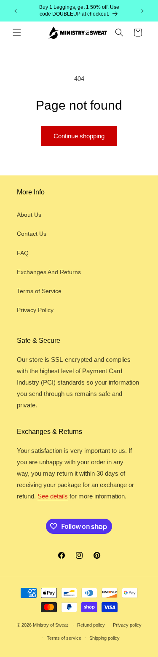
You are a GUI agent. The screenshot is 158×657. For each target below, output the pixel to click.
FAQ (23, 253)
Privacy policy (127, 624)
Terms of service (64, 638)
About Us (29, 214)
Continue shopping (79, 136)
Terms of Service (39, 291)
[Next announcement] (142, 11)
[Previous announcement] (15, 11)
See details (52, 496)
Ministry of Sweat (50, 624)
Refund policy (91, 624)
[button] (17, 32)
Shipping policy (104, 638)
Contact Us (31, 233)
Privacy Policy (35, 310)
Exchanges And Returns (49, 272)
